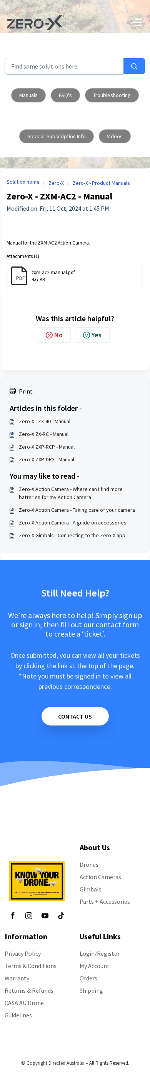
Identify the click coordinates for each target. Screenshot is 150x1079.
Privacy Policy (23, 953)
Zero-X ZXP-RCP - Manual (47, 446)
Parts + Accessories (105, 901)
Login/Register (100, 953)
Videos (115, 136)
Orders (88, 978)
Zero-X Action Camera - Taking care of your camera (77, 509)
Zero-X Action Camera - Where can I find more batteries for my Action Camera (71, 493)
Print (26, 391)
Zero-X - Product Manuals (101, 182)
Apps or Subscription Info (56, 136)
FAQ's (65, 95)
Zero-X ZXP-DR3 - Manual (46, 459)
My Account (95, 966)
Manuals (28, 95)
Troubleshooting (112, 95)
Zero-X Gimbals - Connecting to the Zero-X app (72, 535)
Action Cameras (100, 877)
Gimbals (91, 889)
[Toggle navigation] (137, 22)
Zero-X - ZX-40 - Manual (44, 421)
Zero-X (56, 182)
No (58, 334)
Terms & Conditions (31, 966)
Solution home (23, 181)
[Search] (134, 66)
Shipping (91, 990)
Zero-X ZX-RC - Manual (43, 434)
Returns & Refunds (29, 990)
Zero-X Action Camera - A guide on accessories (73, 522)
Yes (97, 334)
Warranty (17, 978)
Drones (89, 864)
